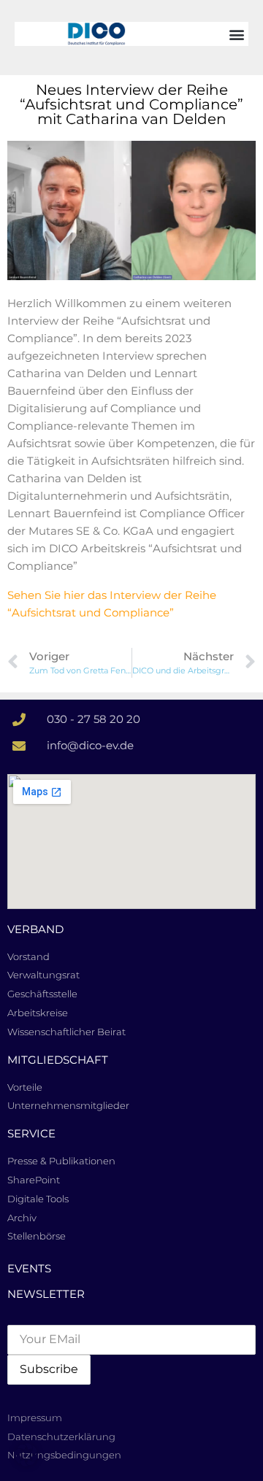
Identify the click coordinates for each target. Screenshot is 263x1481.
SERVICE (31, 1133)
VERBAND (35, 929)
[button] (236, 34)
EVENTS (29, 1268)
